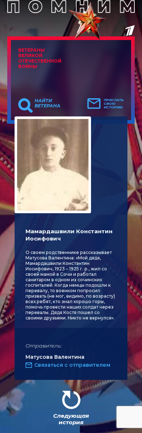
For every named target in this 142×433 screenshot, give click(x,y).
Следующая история (71, 419)
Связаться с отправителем (72, 365)
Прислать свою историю (114, 103)
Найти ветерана (47, 103)
